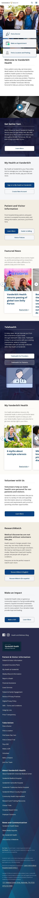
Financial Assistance (9, 683)
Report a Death (7, 678)
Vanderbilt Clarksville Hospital (12, 783)
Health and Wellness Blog (20, 635)
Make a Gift (6, 749)
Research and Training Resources (13, 801)
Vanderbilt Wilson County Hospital (14, 792)
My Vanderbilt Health (9, 835)
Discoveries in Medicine (10, 839)
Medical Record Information (11, 674)
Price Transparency (9, 715)
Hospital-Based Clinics (10, 810)
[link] (17, 290)
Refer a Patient (7, 758)
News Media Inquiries (9, 830)
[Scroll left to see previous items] (3, 284)
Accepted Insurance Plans (11, 665)
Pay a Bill (5, 744)
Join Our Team (7, 762)
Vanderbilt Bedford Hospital (11, 778)
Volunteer (5, 753)
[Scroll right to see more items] (36, 284)
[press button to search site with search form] (32, 3)
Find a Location (7, 731)
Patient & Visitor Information (12, 660)
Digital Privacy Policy (9, 701)
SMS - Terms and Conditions (12, 706)
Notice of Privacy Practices (11, 697)
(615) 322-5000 (7, 886)
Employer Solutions (9, 814)
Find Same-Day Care (9, 735)
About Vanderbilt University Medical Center (17, 774)
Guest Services (7, 688)
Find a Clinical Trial (8, 740)
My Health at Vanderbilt (10, 669)
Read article (23, 310)
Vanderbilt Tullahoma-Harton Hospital (15, 787)
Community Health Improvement (13, 796)
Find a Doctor (7, 726)
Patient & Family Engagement (12, 692)
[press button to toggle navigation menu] (36, 3)
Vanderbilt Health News (10, 826)
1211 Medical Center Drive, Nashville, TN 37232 (18, 883)
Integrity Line (7, 710)
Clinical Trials (6, 805)
